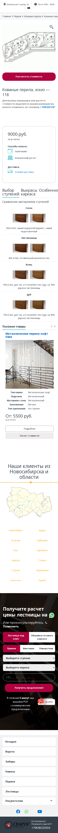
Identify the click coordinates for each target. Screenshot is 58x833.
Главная (6, 16)
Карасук (16, 560)
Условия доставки (24, 171)
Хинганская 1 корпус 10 (17, 4)
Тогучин (15, 570)
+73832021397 (47, 107)
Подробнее (29, 428)
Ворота (10, 751)
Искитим (15, 540)
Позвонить (11, 626)
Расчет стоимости (29, 435)
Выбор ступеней (10, 192)
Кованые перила (32, 16)
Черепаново (42, 570)
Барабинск (42, 550)
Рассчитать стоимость (29, 76)
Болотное (16, 580)
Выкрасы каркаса (29, 192)
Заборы (10, 761)
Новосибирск (15, 530)
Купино (42, 580)
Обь (15, 550)
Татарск (42, 560)
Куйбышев (42, 540)
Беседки (10, 741)
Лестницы (12, 791)
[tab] (10, 193)
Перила (17, 16)
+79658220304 (41, 828)
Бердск (42, 530)
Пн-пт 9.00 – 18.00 (46, 4)
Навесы (10, 771)
